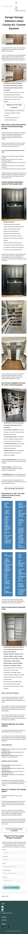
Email (4, 863)
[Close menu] (16, 7)
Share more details (8, 884)
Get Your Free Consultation (11, 887)
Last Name (5, 856)
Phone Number (7, 870)
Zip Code (5, 877)
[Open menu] (16, 3)
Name (4, 849)
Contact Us (4, 920)
